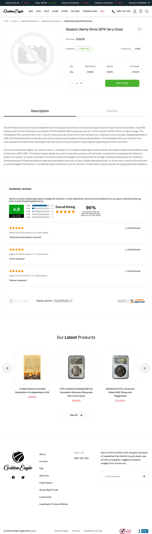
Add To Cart (122, 83)
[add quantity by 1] (81, 83)
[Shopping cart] (140, 11)
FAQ (41, 468)
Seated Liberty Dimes (29, 21)
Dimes (14, 21)
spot (132, 456)
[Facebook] (13, 477)
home (6, 21)
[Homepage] (14, 11)
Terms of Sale (61, 531)
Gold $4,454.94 (17, 3)
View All (74, 415)
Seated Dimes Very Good (51, 21)
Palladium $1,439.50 (109, 3)
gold (135, 452)
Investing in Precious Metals (53, 504)
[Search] (146, 11)
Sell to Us (44, 475)
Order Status (45, 482)
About (42, 454)
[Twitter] (23, 477)
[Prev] (7, 368)
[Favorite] (139, 29)
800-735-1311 (81, 458)
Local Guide (45, 497)
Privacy (76, 531)
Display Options (44, 300)
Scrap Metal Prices (48, 490)
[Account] (135, 11)
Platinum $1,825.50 (75, 3)
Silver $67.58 (45, 3)
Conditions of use (93, 531)
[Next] (144, 368)
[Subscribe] (143, 476)
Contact (43, 461)
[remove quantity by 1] (72, 83)
